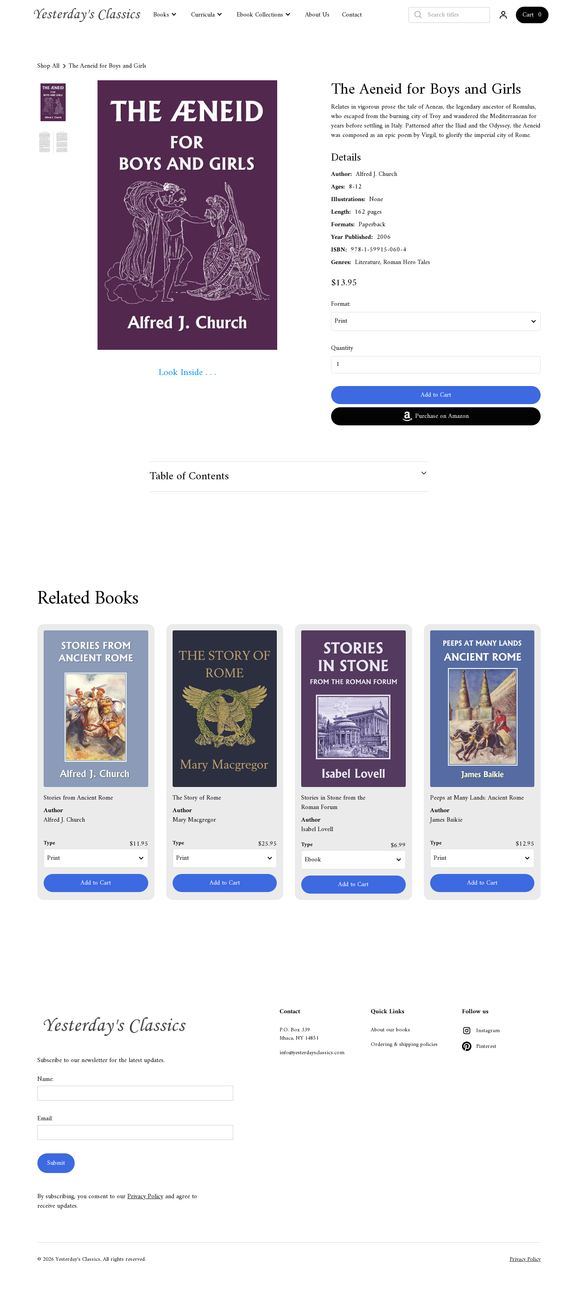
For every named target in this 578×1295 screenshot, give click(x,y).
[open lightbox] (187, 215)
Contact (352, 14)
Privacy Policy (145, 1196)
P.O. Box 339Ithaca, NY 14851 (299, 1034)
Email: (45, 1118)
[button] (166, 14)
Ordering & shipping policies (404, 1044)
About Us (317, 14)
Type (49, 843)
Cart (528, 14)
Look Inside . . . (187, 372)
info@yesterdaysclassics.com (312, 1053)
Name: (45, 1079)
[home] (88, 15)
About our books (390, 1030)
